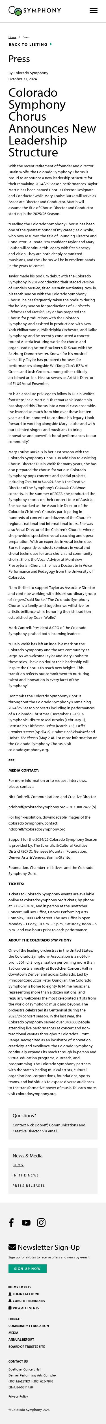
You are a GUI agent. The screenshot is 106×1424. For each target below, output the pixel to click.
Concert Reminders (28, 1301)
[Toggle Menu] (94, 10)
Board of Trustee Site (26, 1346)
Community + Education (28, 1326)
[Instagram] (41, 1222)
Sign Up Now (27, 1268)
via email (49, 1130)
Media (13, 1332)
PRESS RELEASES (29, 1185)
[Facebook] (11, 1222)
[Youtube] (26, 1222)
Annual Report (21, 1339)
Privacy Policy (18, 1396)
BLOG (18, 1165)
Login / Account (26, 1294)
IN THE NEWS (26, 1175)
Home (12, 37)
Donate (14, 1319)
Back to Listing (28, 44)
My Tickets (21, 1287)
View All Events (25, 1308)
